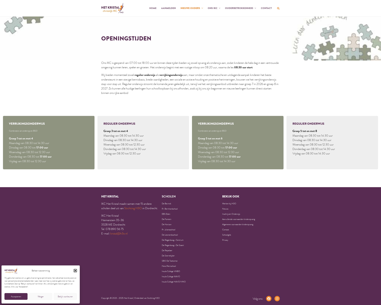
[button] (75, 270)
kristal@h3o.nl (119, 233)
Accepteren (16, 296)
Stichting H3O (133, 208)
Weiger (41, 296)
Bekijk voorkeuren (65, 296)
